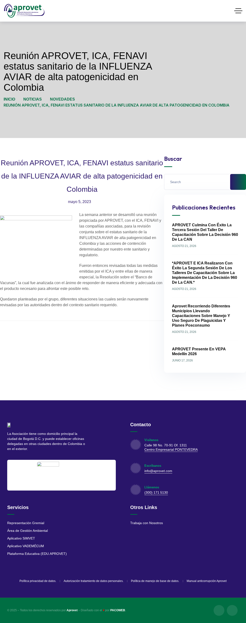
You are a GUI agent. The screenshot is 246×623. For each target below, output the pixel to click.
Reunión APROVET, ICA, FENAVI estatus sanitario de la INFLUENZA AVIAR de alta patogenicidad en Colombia (82, 176)
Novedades (62, 99)
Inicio (9, 99)
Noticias (32, 99)
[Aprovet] (24, 11)
